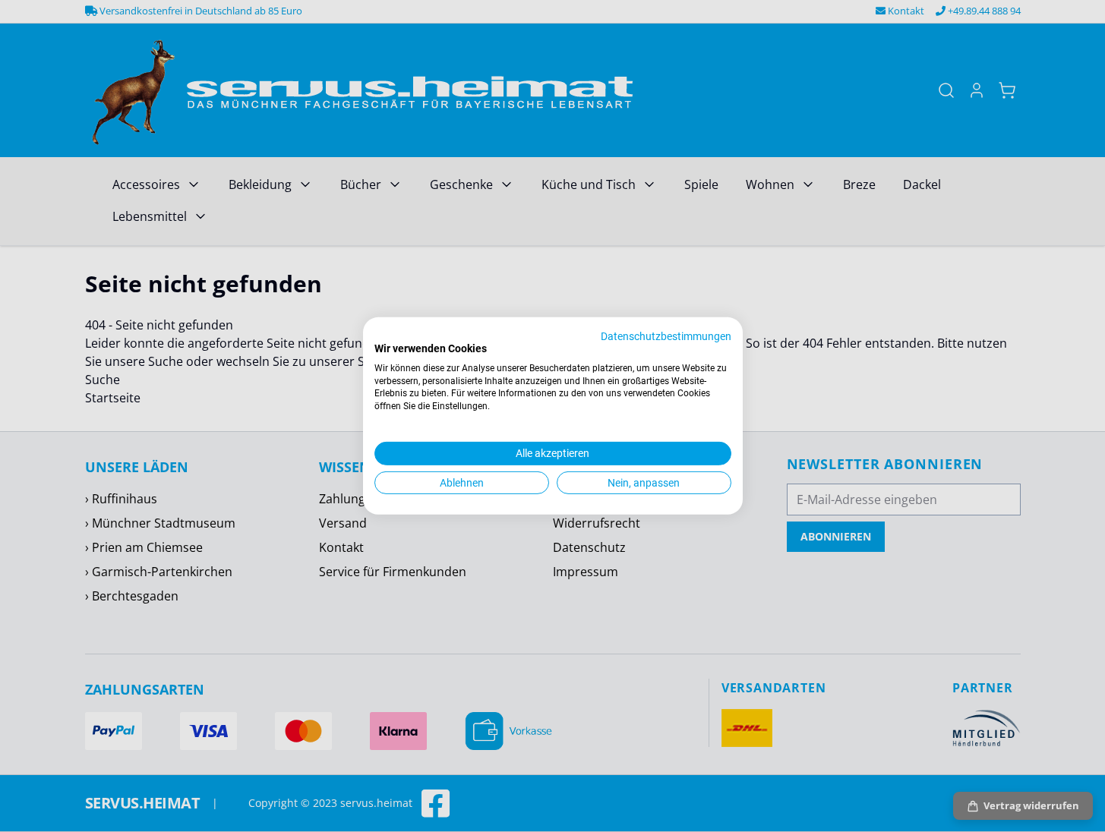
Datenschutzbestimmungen (666, 336)
